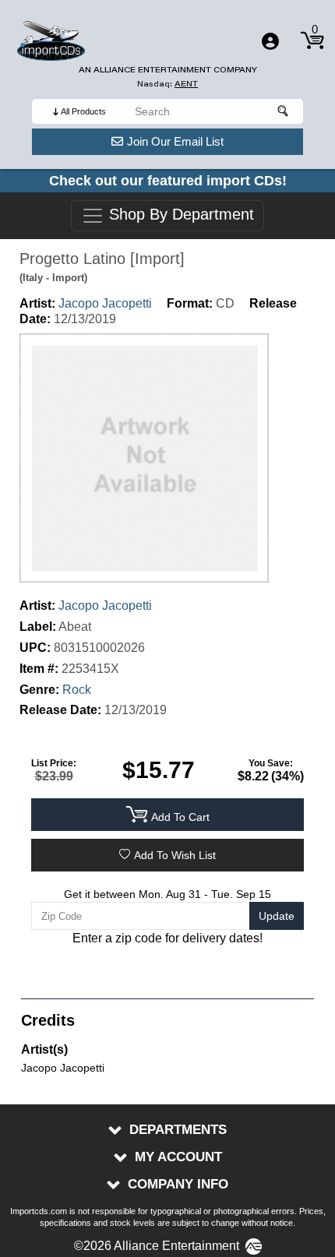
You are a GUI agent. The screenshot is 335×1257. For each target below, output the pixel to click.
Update (276, 916)
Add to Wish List (175, 855)
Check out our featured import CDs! (168, 180)
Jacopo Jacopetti (105, 303)
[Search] (283, 111)
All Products (83, 111)
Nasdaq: (167, 84)
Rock (76, 689)
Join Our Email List (175, 141)
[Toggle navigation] (270, 41)
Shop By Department (179, 215)
